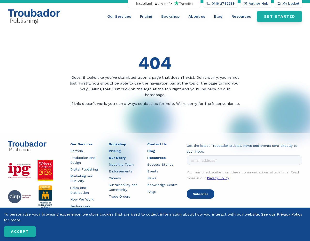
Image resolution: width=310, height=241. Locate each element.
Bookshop (170, 16)
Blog (218, 16)
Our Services (119, 16)
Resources (241, 16)
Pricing (146, 16)
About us (196, 16)
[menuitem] (119, 16)
